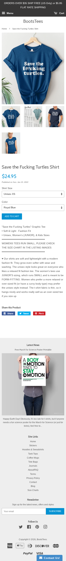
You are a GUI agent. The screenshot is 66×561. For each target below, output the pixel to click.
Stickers (33, 445)
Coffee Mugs (33, 458)
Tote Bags (33, 462)
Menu (9, 13)
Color (5, 201)
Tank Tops (33, 454)
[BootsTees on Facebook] (29, 527)
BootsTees (33, 21)
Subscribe (55, 511)
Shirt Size (7, 188)
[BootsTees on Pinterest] (37, 527)
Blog (33, 486)
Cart (61, 13)
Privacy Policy (33, 478)
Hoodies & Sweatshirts (33, 449)
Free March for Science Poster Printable (33, 349)
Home (4, 29)
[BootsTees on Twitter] (21, 527)
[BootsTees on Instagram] (45, 527)
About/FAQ (33, 470)
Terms (33, 474)
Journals (33, 466)
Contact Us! (51, 557)
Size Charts (33, 490)
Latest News (33, 345)
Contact (33, 482)
